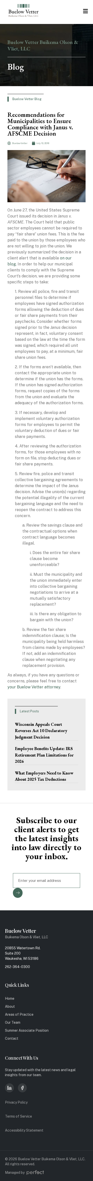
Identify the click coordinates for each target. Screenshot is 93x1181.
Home (9, 998)
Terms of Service (18, 1116)
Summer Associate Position (27, 1030)
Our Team (12, 1022)
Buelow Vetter (20, 930)
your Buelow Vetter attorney (33, 687)
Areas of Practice (19, 1014)
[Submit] (18, 893)
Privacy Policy (16, 1102)
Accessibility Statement (24, 1130)
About (10, 1006)
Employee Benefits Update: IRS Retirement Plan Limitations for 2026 (44, 755)
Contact (11, 1038)
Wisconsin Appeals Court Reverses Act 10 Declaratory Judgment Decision (41, 731)
